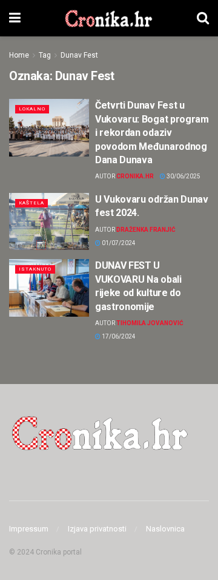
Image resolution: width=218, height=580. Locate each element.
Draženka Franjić (146, 229)
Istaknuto (35, 269)
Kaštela (31, 203)
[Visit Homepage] (109, 18)
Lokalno (32, 109)
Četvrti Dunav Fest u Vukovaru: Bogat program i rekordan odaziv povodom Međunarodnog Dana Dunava (152, 132)
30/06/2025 (182, 176)
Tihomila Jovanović (149, 323)
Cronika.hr (135, 176)
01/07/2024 (118, 243)
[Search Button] (203, 18)
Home (19, 55)
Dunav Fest (79, 55)
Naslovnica (165, 528)
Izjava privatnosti (97, 528)
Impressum (28, 528)
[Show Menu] (15, 18)
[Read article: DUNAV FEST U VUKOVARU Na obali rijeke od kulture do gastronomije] (49, 287)
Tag (45, 55)
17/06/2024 (118, 336)
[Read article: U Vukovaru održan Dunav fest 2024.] (49, 221)
